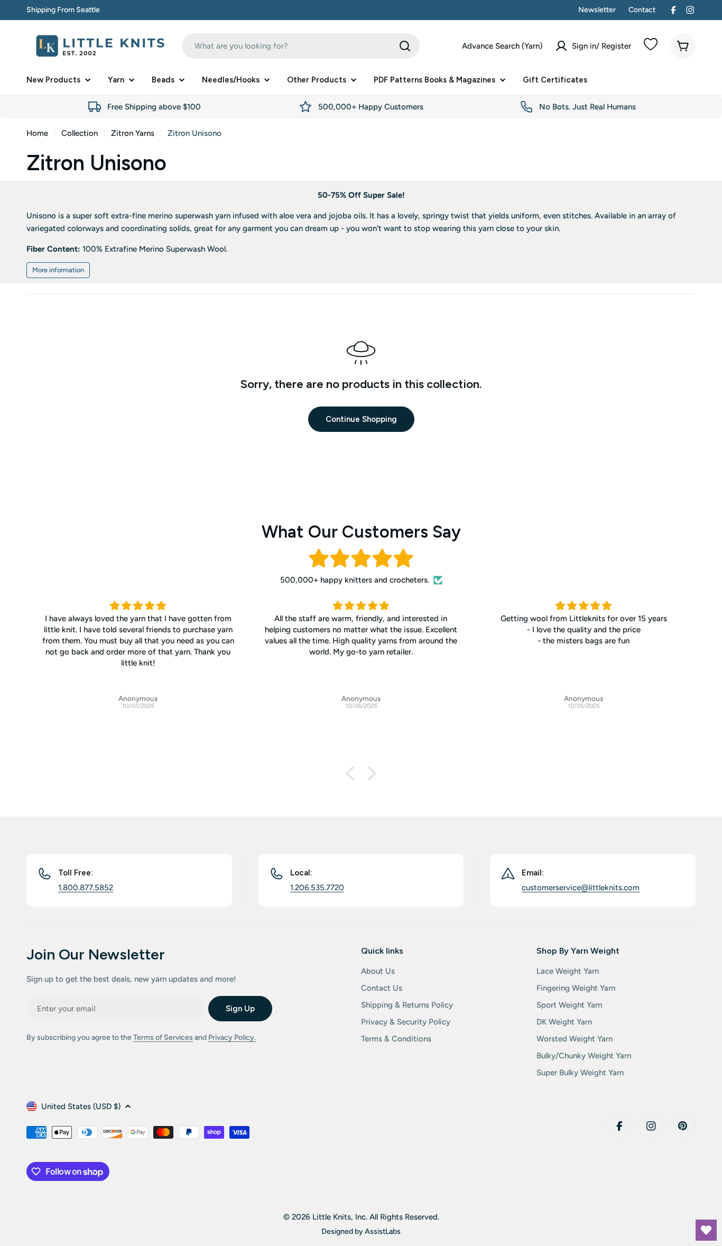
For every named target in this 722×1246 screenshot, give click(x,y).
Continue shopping (361, 419)
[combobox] (301, 46)
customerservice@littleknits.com (581, 887)
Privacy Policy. (232, 1037)
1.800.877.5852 (85, 887)
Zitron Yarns (132, 133)
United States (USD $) (81, 1106)
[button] (353, 773)
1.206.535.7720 (317, 887)
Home (37, 133)
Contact (641, 9)
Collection (79, 133)
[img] (361, 558)
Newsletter (597, 9)
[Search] (405, 46)
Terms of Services (163, 1037)
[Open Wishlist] (706, 1230)
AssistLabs (383, 1231)
